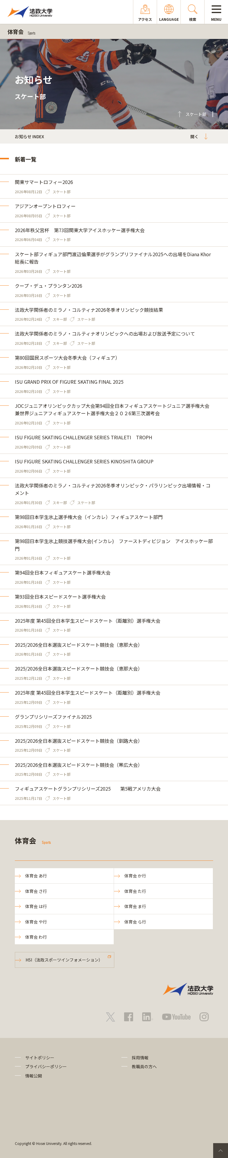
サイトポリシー (39, 1058)
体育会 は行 (36, 906)
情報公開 (33, 1076)
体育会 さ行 (36, 891)
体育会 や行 (36, 922)
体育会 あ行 (36, 876)
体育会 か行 (135, 876)
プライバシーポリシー (46, 1066)
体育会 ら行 (135, 922)
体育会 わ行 (36, 937)
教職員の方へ (144, 1066)
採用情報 (140, 1058)
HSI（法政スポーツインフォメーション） (64, 960)
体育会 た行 (135, 891)
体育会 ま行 (135, 906)
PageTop (220, 1150)
